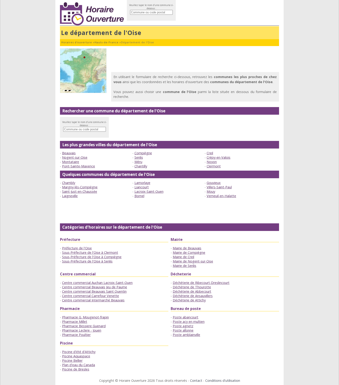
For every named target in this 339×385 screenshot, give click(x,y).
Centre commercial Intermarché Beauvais (93, 300)
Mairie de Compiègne (189, 252)
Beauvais (69, 153)
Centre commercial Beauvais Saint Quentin (94, 291)
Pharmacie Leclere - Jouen (81, 330)
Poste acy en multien (189, 321)
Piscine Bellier (72, 360)
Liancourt (141, 187)
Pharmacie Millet (74, 321)
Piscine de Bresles (75, 369)
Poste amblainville (186, 334)
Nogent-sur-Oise (74, 157)
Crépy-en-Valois (218, 157)
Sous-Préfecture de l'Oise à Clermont (90, 252)
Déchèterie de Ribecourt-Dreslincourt (201, 282)
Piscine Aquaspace (76, 356)
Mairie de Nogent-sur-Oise (193, 261)
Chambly (68, 183)
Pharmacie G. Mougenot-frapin (85, 317)
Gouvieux (214, 183)
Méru (138, 162)
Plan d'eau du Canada (78, 365)
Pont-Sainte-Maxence (78, 166)
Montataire (70, 162)
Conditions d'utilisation (222, 380)
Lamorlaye (142, 183)
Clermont (214, 166)
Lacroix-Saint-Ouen (149, 191)
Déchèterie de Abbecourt (192, 291)
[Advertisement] (195, 58)
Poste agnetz (183, 326)
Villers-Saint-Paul (219, 187)
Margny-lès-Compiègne (80, 187)
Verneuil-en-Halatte (221, 196)
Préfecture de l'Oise (77, 248)
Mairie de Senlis (184, 265)
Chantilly (140, 166)
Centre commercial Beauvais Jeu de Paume (94, 287)
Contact (196, 380)
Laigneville (70, 196)
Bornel (139, 196)
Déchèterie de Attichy (189, 300)
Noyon (212, 162)
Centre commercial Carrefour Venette (90, 296)
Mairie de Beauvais (187, 248)
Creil (210, 153)
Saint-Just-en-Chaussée (79, 191)
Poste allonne (183, 330)
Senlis (138, 157)
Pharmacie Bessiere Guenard (84, 326)
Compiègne (143, 153)
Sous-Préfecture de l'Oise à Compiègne (92, 257)
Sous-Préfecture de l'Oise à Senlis (87, 261)
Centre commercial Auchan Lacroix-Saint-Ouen (97, 282)
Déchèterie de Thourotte (192, 287)
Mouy (211, 191)
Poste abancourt (185, 317)
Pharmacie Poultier (76, 334)
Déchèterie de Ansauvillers (193, 296)
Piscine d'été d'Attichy (78, 352)
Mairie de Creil (183, 257)
